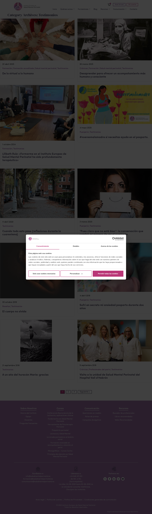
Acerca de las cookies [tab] (109, 246)
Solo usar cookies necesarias (44, 274)
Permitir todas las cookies (108, 274)
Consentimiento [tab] (42, 246)
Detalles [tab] (76, 246)
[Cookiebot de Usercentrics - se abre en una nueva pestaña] (114, 238)
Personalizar (75, 274)
